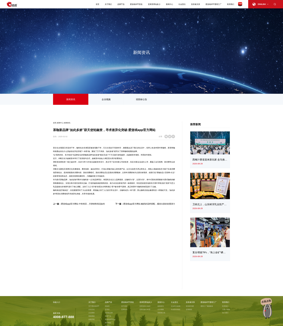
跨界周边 (108, 322)
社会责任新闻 (175, 306)
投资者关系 (195, 4)
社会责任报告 (175, 309)
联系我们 (230, 4)
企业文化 (91, 309)
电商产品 (108, 316)
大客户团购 (226, 309)
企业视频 (106, 99)
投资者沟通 (190, 306)
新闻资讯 (70, 99)
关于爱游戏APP (93, 306)
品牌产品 (120, 4)
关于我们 (108, 4)
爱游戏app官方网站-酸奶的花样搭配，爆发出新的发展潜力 (149, 203)
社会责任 (182, 4)
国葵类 (107, 306)
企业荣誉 (91, 313)
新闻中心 (169, 4)
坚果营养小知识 (145, 306)
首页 (97, 4)
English (262, 4)
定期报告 (189, 309)
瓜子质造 (124, 306)
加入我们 (225, 313)
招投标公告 (141, 99)
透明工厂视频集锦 (207, 306)
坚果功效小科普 (145, 309)
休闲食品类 (109, 313)
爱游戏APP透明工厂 (214, 4)
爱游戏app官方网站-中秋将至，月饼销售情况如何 (83, 203)
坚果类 (107, 309)
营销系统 (91, 316)
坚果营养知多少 (154, 4)
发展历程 (91, 319)
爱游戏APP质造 (136, 4)
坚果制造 (124, 309)
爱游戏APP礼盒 (110, 319)
